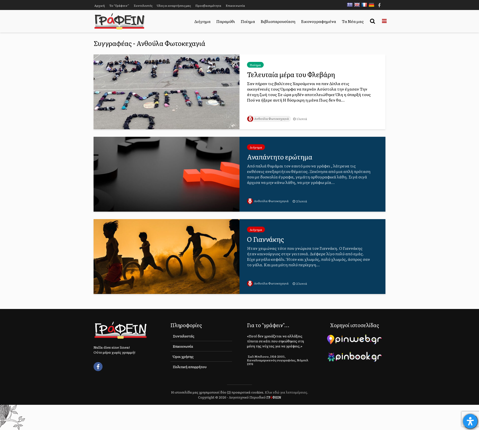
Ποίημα (248, 21)
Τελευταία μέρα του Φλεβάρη (291, 74)
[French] (365, 4)
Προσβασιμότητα (208, 5)
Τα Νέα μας (353, 21)
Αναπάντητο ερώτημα (279, 156)
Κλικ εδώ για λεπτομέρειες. (286, 392)
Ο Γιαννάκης (265, 239)
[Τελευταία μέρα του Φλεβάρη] (167, 91)
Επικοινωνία (235, 5)
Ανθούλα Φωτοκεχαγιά (271, 118)
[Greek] (351, 4)
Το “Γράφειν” (119, 5)
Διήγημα (202, 21)
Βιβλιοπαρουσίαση (278, 21)
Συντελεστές (143, 5)
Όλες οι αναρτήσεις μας (174, 5)
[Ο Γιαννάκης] (167, 256)
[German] (372, 4)
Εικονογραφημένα (318, 21)
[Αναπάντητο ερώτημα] (167, 173)
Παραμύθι (225, 21)
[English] (358, 4)
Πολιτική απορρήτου (190, 366)
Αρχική (99, 5)
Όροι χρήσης (183, 356)
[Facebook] (98, 366)
